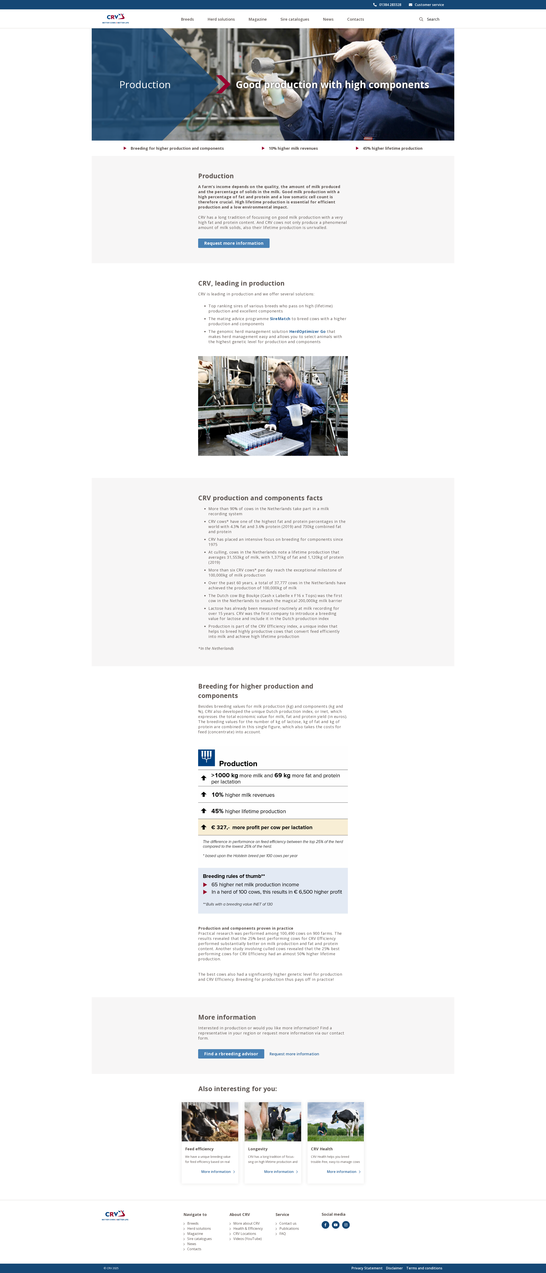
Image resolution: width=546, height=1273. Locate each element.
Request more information (234, 243)
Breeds (187, 19)
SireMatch (281, 318)
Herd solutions (221, 19)
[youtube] (336, 1225)
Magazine (257, 19)
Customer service (429, 4)
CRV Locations (244, 1233)
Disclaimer (394, 1268)
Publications (289, 1228)
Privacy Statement (367, 1268)
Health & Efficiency (248, 1228)
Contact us (287, 1223)
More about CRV (246, 1223)
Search (433, 19)
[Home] (116, 18)
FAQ (282, 1233)
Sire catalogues (294, 19)
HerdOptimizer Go (308, 331)
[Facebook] (325, 1225)
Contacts (355, 19)
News (328, 19)
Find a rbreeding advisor (231, 1054)
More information (216, 1171)
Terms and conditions (424, 1268)
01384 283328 (390, 4)
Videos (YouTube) (247, 1238)
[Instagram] (346, 1225)
